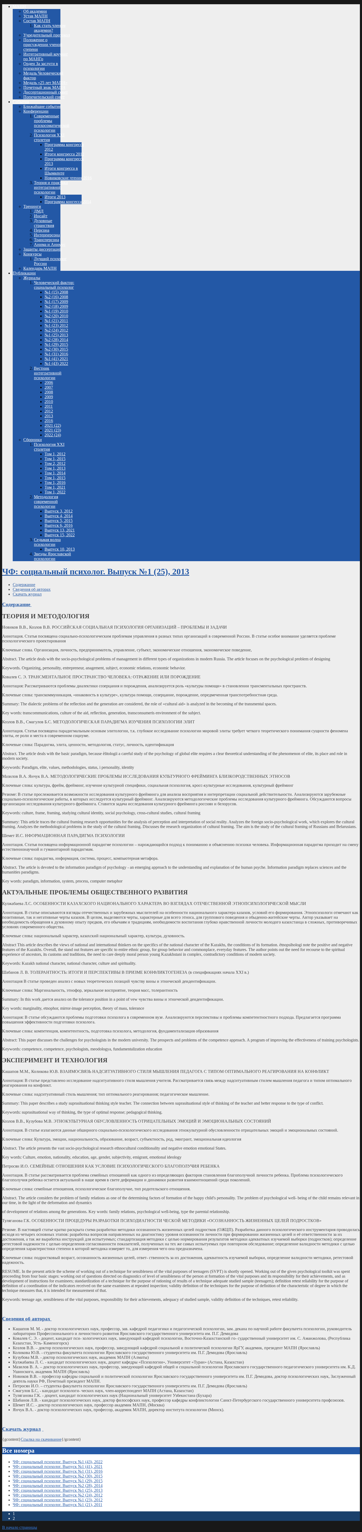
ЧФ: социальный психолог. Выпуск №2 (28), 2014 (58, 1485)
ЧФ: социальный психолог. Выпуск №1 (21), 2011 (57, 1504)
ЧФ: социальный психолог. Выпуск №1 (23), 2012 (58, 1500)
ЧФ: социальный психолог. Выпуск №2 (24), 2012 (58, 1495)
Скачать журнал (27, 594)
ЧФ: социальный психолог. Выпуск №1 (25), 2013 (95, 571)
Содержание (24, 584)
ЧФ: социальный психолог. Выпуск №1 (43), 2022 (58, 1462)
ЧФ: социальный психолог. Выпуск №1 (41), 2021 (58, 1466)
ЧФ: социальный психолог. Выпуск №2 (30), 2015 (58, 1476)
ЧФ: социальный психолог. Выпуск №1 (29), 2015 (58, 1481)
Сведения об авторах (32, 589)
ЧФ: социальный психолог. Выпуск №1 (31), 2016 (58, 1471)
